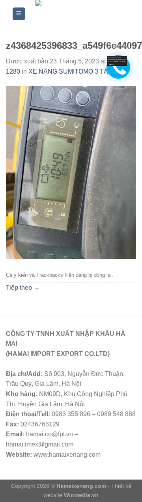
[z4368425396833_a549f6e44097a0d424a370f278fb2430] (71, 172)
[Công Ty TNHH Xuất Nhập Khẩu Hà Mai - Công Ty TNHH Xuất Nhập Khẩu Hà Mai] (78, 14)
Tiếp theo (23, 287)
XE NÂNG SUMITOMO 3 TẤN (70, 71)
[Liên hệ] (117, 60)
